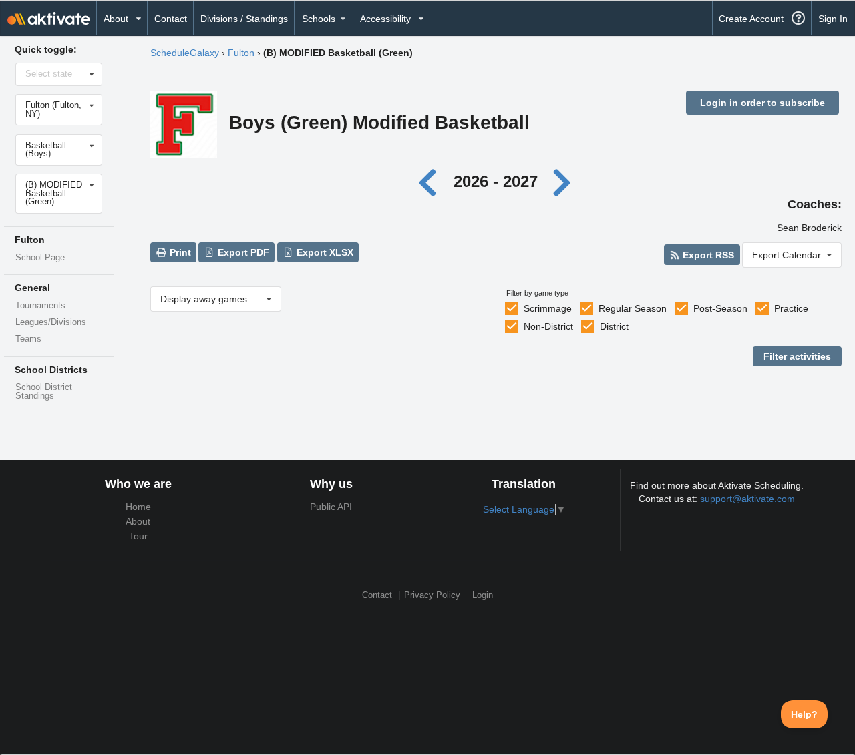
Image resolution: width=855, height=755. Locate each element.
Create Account (751, 18)
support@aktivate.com (747, 498)
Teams (28, 339)
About (138, 521)
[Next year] (562, 181)
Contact (170, 18)
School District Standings (43, 392)
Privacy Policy (432, 595)
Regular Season (632, 308)
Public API (331, 506)
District (614, 326)
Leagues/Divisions (50, 322)
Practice (791, 308)
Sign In (833, 18)
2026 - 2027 (496, 181)
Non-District (548, 326)
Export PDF (242, 252)
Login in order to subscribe (762, 102)
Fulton (241, 52)
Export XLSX (323, 252)
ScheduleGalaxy (184, 52)
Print (179, 252)
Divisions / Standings (244, 18)
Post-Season (720, 308)
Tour (138, 536)
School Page (40, 257)
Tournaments (40, 305)
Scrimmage (548, 308)
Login (482, 595)
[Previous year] (431, 181)
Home (138, 506)
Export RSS (707, 255)
